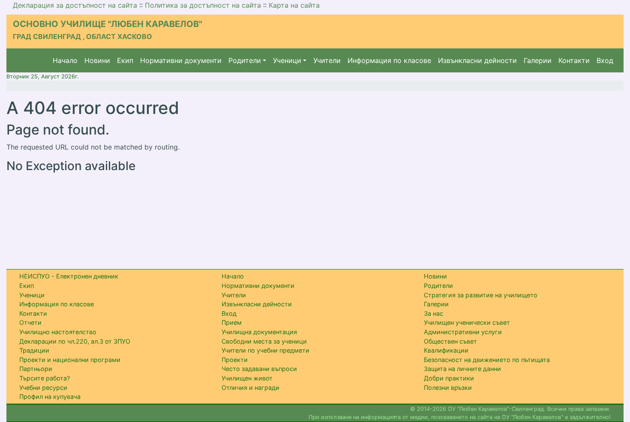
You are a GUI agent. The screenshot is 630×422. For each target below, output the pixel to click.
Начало (65, 60)
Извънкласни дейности (477, 60)
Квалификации (446, 350)
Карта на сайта (294, 5)
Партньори (35, 368)
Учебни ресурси (43, 387)
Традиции (34, 350)
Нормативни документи (181, 60)
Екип (125, 60)
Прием (232, 322)
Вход (605, 60)
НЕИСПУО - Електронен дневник (68, 276)
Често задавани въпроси (259, 368)
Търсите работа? (44, 378)
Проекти (235, 359)
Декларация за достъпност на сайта (75, 5)
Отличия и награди (250, 387)
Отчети (30, 322)
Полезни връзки (448, 387)
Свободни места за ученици (264, 341)
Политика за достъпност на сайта (203, 5)
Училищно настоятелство (57, 331)
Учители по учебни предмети (265, 350)
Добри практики (449, 378)
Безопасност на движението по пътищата (487, 359)
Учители (327, 60)
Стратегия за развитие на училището (480, 295)
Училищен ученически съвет (467, 322)
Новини (97, 60)
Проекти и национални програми (69, 359)
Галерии (538, 60)
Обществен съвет (450, 341)
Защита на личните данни (462, 368)
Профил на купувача (50, 396)
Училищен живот (247, 378)
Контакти (574, 60)
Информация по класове (389, 60)
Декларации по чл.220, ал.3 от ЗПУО (74, 341)
